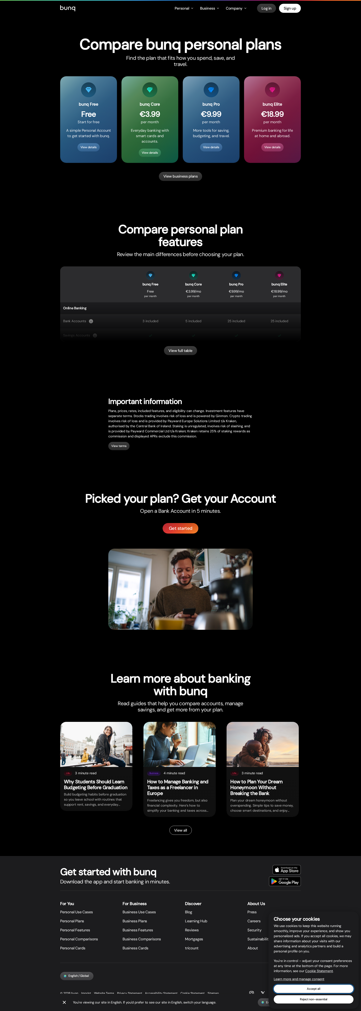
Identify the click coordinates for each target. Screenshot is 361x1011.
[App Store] (287, 869)
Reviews (192, 930)
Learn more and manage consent (299, 979)
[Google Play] (285, 881)
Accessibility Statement (161, 993)
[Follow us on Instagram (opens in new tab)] (251, 993)
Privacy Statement (129, 993)
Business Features (138, 930)
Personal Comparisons (79, 939)
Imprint (86, 993)
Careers (254, 921)
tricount (191, 948)
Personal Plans (72, 921)
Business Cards (135, 948)
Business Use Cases (139, 912)
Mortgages (194, 939)
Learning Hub (196, 921)
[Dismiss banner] (64, 1002)
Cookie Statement (192, 993)
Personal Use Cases (76, 912)
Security (254, 930)
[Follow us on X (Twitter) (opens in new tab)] (263, 993)
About (252, 948)
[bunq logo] (67, 8)
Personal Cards (72, 948)
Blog (188, 912)
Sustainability (258, 939)
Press (252, 912)
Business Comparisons (142, 939)
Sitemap (213, 993)
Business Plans (135, 921)
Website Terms (104, 993)
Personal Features (75, 930)
